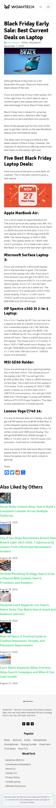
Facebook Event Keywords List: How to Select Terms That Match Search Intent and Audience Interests (28, 609)
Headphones (40, 739)
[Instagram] (28, 723)
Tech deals (9, 748)
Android (17, 739)
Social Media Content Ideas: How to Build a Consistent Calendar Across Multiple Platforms (27, 511)
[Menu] (48, 7)
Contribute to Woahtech (18, 764)
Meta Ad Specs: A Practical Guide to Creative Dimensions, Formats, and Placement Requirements (23, 641)
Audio (27, 739)
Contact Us (11, 773)
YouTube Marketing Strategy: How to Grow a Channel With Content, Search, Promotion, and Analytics (27, 578)
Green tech (45, 744)
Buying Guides (29, 744)
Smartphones (11, 744)
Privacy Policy (12, 777)
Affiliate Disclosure (15, 786)
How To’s (23, 748)
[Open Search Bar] (40, 7)
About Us (10, 768)
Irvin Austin (13, 42)
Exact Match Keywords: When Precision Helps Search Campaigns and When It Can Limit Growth (27, 672)
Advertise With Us (14, 760)
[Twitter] (23, 723)
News (7, 739)
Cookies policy (13, 781)
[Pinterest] (32, 723)
